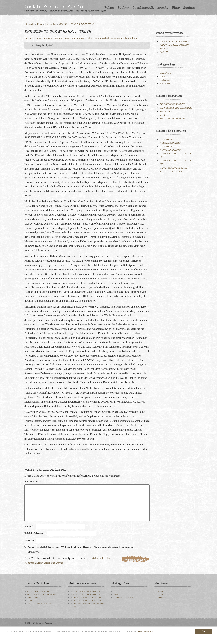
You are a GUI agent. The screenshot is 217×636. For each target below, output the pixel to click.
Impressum (161, 594)
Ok (203, 631)
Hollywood (165, 79)
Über (176, 8)
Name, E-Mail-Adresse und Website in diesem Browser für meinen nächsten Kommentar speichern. (80, 549)
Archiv (162, 8)
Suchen (189, 8)
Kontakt (160, 591)
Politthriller (165, 83)
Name (28, 526)
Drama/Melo (51, 23)
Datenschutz (162, 597)
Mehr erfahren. (145, 631)
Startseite (30, 23)
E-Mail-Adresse (34, 533)
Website (29, 540)
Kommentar (32, 481)
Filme (109, 8)
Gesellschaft (143, 8)
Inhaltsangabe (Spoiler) (42, 45)
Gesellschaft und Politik (123, 597)
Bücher (123, 8)
